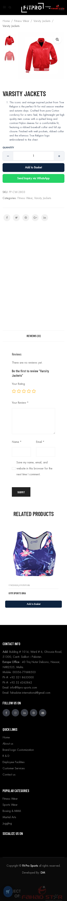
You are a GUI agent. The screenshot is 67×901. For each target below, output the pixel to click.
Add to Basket (33, 167)
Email (40, 442)
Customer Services (14, 768)
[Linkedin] (24, 712)
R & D (6, 756)
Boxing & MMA (12, 811)
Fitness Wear (21, 21)
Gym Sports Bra (24, 585)
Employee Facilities (14, 762)
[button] (57, 39)
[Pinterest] (25, 217)
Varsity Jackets (42, 21)
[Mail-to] (42, 712)
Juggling (7, 823)
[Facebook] (6, 217)
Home (6, 21)
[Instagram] (15, 712)
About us (8, 743)
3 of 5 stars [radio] (24, 391)
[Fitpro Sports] (32, 7)
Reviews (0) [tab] (34, 336)
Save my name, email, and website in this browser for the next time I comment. (34, 468)
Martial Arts (9, 817)
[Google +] (35, 217)
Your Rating (18, 384)
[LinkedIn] (44, 217)
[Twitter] (16, 217)
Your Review (20, 402)
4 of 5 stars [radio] (29, 391)
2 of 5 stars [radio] (19, 391)
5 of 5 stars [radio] (34, 391)
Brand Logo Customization (18, 750)
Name (16, 442)
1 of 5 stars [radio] (14, 391)
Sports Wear (10, 804)
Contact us (9, 774)
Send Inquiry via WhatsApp (33, 178)
